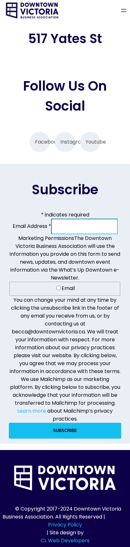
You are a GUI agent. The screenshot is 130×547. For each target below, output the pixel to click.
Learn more (31, 411)
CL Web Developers (65, 540)
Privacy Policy (65, 524)
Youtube (93, 141)
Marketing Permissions (46, 238)
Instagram (67, 141)
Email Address (32, 226)
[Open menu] (123, 10)
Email (68, 288)
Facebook (42, 141)
